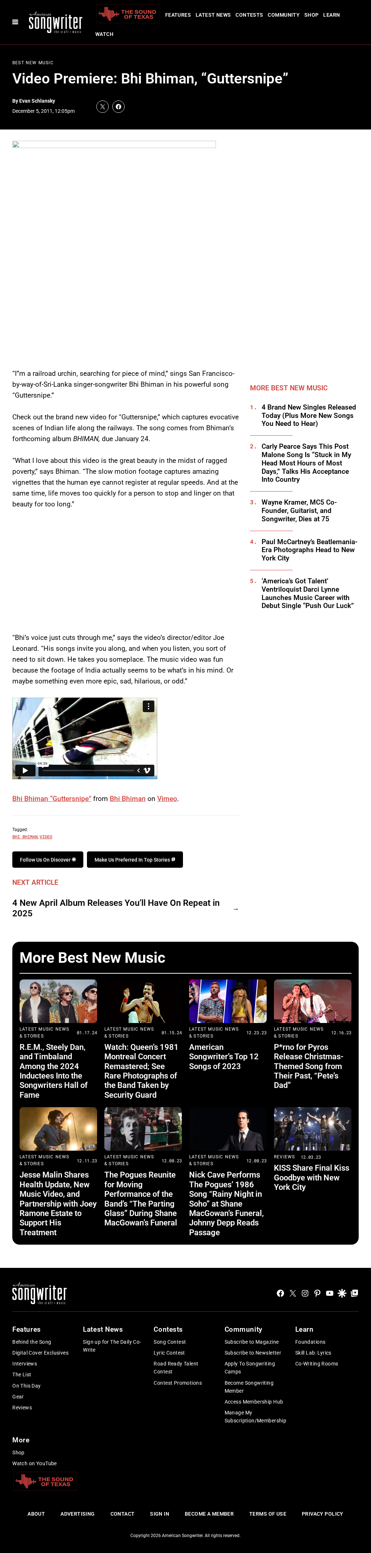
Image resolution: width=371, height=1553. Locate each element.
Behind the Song (31, 1342)
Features (178, 15)
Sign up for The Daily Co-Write (112, 1346)
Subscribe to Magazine (252, 1342)
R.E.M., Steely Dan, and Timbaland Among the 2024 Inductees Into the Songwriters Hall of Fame (54, 1071)
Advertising (78, 1514)
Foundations (310, 1342)
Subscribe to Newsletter (253, 1353)
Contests (249, 15)
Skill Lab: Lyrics (313, 1353)
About (36, 1514)
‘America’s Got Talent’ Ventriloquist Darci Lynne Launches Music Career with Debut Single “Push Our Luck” (308, 593)
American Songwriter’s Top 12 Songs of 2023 (224, 1057)
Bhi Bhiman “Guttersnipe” (51, 798)
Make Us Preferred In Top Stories (133, 860)
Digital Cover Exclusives (40, 1353)
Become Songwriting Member (249, 1387)
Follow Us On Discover (46, 860)
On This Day (26, 1386)
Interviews (24, 1364)
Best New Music (33, 62)
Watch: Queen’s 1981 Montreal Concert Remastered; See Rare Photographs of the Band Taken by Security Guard (141, 1071)
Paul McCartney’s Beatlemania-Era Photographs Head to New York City (310, 550)
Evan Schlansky (37, 101)
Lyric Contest (169, 1353)
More (20, 1440)
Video (45, 836)
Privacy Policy (322, 1514)
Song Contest (170, 1342)
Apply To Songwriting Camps (250, 1368)
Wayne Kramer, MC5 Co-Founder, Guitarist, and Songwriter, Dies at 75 (299, 510)
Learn (331, 15)
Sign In (159, 1514)
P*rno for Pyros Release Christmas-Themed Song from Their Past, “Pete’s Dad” (308, 1066)
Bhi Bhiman (128, 798)
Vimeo (167, 798)
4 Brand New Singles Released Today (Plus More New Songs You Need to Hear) (309, 415)
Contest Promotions (178, 1383)
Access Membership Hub (254, 1402)
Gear (18, 1397)
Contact (123, 1514)
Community (284, 15)
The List (21, 1374)
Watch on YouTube (34, 1463)
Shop (311, 15)
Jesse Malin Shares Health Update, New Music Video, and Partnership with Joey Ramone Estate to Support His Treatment (58, 1203)
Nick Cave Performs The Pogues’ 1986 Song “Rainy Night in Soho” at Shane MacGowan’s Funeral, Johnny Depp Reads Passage (226, 1203)
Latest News (213, 15)
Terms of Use (267, 1514)
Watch (104, 34)
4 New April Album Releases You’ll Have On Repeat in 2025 (116, 908)
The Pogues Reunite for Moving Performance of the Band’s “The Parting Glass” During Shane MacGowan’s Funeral (140, 1198)
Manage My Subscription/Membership (256, 1416)
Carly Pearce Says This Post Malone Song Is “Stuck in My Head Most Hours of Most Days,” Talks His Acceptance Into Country (306, 463)
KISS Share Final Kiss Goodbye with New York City (311, 1177)
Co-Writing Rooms (316, 1364)
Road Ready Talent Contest (176, 1368)
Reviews (284, 1156)
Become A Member (209, 1514)
